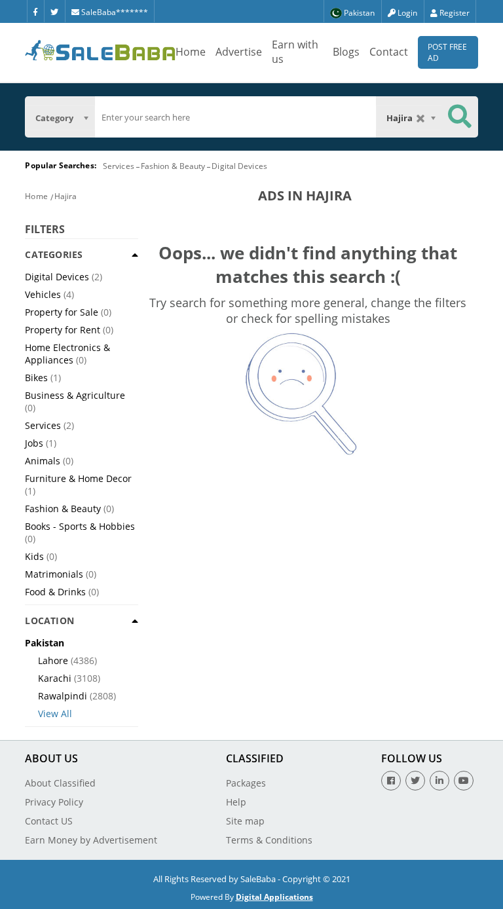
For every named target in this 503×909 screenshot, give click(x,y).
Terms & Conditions (269, 840)
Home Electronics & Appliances (67, 353)
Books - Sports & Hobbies (80, 526)
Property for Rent (62, 330)
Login (406, 12)
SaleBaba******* (113, 12)
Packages (246, 783)
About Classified (60, 783)
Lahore (53, 660)
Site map (245, 821)
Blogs (346, 52)
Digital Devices (239, 166)
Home (191, 52)
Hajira (65, 196)
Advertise (238, 52)
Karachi (54, 678)
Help (236, 802)
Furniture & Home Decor (78, 478)
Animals (42, 460)
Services (118, 166)
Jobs (34, 443)
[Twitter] (54, 11)
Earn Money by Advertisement (91, 840)
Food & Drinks (55, 591)
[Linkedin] (439, 780)
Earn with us (295, 51)
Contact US (49, 821)
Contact (388, 52)
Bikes (36, 377)
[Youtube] (464, 780)
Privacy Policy (54, 802)
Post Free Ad (447, 52)
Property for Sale (61, 312)
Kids (34, 556)
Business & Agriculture (75, 395)
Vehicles (43, 294)
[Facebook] (35, 11)
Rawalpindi (62, 696)
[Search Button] (459, 117)
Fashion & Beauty (173, 166)
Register (454, 12)
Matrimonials (54, 574)
